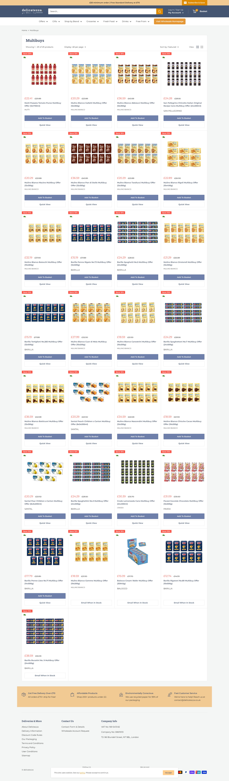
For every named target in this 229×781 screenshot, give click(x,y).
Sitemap (26, 755)
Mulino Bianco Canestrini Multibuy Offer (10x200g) (136, 343)
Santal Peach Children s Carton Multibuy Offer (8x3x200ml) (90, 422)
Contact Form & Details (72, 727)
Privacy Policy (28, 747)
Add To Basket (45, 118)
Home (24, 30)
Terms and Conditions (32, 743)
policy (82, 773)
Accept (168, 773)
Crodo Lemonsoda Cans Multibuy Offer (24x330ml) (136, 502)
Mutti (27, 110)
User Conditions (29, 751)
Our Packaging (29, 739)
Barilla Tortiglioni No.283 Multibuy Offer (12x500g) (43, 343)
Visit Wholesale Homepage (169, 21)
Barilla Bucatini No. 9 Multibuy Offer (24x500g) (42, 661)
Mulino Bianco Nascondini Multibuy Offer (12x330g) (137, 422)
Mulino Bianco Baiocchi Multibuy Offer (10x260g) (43, 263)
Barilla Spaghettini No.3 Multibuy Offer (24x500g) (89, 502)
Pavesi (167, 509)
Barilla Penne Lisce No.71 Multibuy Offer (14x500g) (44, 582)
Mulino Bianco (78, 110)
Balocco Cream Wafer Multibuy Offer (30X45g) (135, 582)
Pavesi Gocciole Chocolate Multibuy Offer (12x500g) (183, 502)
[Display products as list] (202, 47)
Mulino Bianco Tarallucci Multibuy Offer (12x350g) (136, 184)
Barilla (75, 270)
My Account (175, 12)
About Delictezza (30, 727)
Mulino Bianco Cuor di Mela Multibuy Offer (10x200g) (89, 343)
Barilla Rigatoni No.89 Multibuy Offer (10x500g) (181, 582)
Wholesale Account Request (75, 731)
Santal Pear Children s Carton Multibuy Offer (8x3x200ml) (43, 502)
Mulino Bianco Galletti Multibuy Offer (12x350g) (89, 104)
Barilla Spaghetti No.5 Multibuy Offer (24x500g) (135, 263)
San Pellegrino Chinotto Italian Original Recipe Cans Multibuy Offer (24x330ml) (183, 104)
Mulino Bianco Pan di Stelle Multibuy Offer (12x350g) (89, 184)
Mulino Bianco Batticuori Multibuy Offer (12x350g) (44, 422)
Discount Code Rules (32, 735)
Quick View (44, 125)
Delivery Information (32, 731)
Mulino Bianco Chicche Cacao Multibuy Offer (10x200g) (182, 422)
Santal (75, 429)
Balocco (122, 588)
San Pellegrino (173, 111)
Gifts (54, 21)
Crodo (120, 508)
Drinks (125, 21)
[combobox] (102, 11)
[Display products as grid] (197, 47)
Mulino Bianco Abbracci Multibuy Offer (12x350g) (136, 104)
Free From (141, 21)
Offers (42, 21)
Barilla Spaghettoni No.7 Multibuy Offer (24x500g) (183, 343)
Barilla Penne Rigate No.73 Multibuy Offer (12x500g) (91, 263)
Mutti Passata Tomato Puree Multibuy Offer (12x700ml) (43, 104)
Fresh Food (108, 21)
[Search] (159, 11)
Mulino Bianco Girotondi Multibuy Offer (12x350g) (183, 263)
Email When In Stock (91, 603)
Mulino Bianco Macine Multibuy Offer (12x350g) (43, 184)
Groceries (91, 21)
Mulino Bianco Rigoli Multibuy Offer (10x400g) (181, 184)
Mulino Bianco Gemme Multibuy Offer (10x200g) (89, 582)
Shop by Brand (72, 21)
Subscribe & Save (196, 2)
